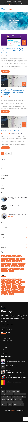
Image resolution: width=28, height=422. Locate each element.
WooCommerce (4, 271)
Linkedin (19, 261)
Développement (14, 55)
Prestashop (3, 182)
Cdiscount (14, 256)
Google (3, 261)
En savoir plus (5, 71)
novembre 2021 (4, 227)
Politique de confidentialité (14, 412)
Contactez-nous (5, 353)
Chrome (19, 256)
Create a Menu (15, 417)
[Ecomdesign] (6, 8)
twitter (9, 268)
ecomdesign (5, 55)
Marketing (3, 178)
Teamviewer (4, 268)
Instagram (14, 261)
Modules (8, 263)
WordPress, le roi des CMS (10, 130)
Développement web (5, 168)
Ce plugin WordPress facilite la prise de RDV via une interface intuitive (12, 50)
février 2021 (3, 247)
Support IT (3, 185)
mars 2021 (3, 244)
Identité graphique (4, 175)
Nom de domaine (21, 263)
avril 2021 (3, 241)
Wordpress (20, 55)
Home (11, 22)
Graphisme (8, 261)
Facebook (22, 258)
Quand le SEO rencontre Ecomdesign (15, 206)
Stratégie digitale (5, 345)
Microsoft (3, 263)
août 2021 (3, 234)
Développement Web (6, 338)
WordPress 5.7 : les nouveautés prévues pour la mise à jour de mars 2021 (12, 92)
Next (9, 153)
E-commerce (3, 172)
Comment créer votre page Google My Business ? (16, 377)
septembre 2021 (4, 231)
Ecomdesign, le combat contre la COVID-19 (17, 214)
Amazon (3, 256)
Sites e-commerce (6, 342)
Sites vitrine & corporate (7, 340)
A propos (4, 336)
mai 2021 (3, 237)
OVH (3, 266)
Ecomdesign (12, 410)
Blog (3, 351)
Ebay (17, 258)
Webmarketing (15, 268)
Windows (21, 268)
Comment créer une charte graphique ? (14, 382)
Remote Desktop (15, 266)
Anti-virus (8, 256)
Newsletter (14, 263)
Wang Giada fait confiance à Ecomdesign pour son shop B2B (17, 198)
